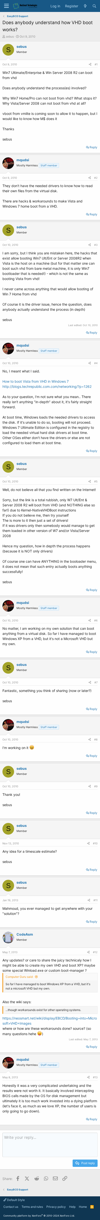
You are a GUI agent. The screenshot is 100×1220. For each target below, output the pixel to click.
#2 (96, 178)
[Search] (94, 6)
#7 (96, 682)
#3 (96, 245)
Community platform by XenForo (39, 1215)
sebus (10, 36)
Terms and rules (32, 1207)
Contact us (10, 1207)
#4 (96, 363)
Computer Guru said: (19, 977)
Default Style (15, 1200)
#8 (96, 739)
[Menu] (6, 6)
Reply (93, 147)
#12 (95, 952)
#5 (96, 481)
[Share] (90, 64)
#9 (96, 786)
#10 (95, 843)
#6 (96, 620)
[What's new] (85, 6)
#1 (96, 64)
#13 (95, 1077)
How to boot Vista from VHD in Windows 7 (35, 381)
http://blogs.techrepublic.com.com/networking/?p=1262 (47, 386)
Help (72, 1207)
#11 (95, 900)
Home (83, 1207)
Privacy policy (56, 1207)
